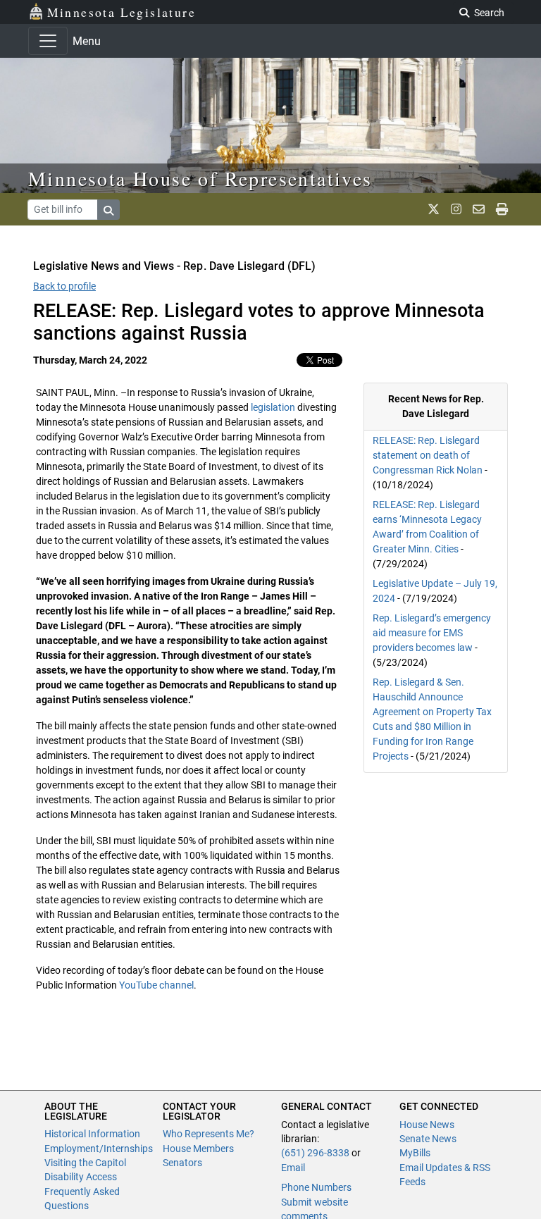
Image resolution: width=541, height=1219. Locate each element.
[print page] (502, 209)
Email (293, 1167)
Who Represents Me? (208, 1133)
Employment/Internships (98, 1148)
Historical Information (92, 1133)
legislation (273, 407)
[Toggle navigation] (48, 41)
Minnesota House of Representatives (200, 178)
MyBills (414, 1152)
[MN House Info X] (433, 209)
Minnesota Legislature (121, 12)
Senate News (427, 1138)
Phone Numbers (316, 1187)
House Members (198, 1148)
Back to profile (64, 286)
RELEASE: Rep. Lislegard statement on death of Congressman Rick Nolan (428, 455)
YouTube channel (156, 985)
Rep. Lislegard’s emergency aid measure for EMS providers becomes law (432, 632)
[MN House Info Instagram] (456, 209)
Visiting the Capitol (85, 1162)
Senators (182, 1162)
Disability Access (80, 1176)
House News (426, 1124)
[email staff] (478, 209)
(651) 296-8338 (315, 1152)
